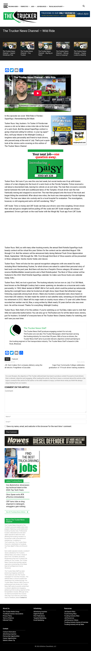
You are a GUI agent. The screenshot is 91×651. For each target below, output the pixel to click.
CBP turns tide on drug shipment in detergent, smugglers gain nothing (15, 504)
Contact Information (9, 632)
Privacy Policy (7, 616)
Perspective (24, 6)
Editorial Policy (7, 620)
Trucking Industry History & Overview (76, 622)
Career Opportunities (9, 638)
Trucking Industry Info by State (74, 624)
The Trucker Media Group (11, 611)
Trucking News (13, 6)
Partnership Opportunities (11, 636)
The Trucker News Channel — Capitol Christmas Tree (9, 53)
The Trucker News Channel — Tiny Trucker (27, 53)
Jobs (32, 6)
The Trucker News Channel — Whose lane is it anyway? (62, 53)
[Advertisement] (45, 229)
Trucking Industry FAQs (71, 616)
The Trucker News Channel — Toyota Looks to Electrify (80, 53)
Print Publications (39, 616)
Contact (5, 628)
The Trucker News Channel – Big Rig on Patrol (45, 53)
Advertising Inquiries (40, 611)
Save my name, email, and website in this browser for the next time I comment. (39, 426)
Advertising (37, 608)
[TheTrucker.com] (19, 16)
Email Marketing (39, 620)
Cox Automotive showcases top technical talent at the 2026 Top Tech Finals (17, 487)
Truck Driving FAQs (70, 614)
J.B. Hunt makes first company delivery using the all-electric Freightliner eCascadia (23, 366)
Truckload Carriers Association (13, 614)
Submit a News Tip (9, 640)
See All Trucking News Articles (16, 512)
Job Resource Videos (71, 620)
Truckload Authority (56, 6)
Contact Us (23, 597)
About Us (6, 608)
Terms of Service (8, 618)
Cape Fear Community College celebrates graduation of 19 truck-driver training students (67, 366)
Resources (68, 608)
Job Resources (41, 6)
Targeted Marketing (40, 618)
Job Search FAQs (69, 611)
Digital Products (39, 614)
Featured (15, 359)
